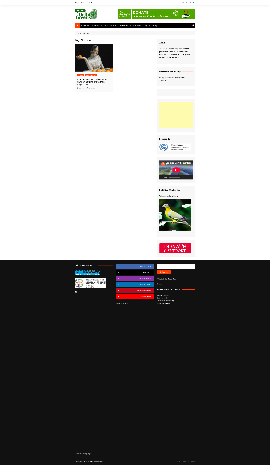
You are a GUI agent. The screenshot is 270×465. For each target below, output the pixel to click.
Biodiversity (124, 25)
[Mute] (187, 177)
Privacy (184, 461)
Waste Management (110, 25)
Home (79, 33)
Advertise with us (122, 303)
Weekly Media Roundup (170, 71)
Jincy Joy (81, 88)
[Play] (162, 177)
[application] (176, 169)
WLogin (177, 461)
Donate (82, 3)
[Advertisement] (176, 115)
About (77, 3)
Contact (89, 3)
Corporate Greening (150, 25)
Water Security (97, 25)
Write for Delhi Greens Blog (166, 279)
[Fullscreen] (190, 177)
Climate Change (135, 25)
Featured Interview (91, 75)
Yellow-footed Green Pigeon (168, 196)
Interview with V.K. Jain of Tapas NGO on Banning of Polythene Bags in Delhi (92, 82)
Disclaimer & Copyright (83, 453)
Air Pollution (85, 25)
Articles (80, 75)
